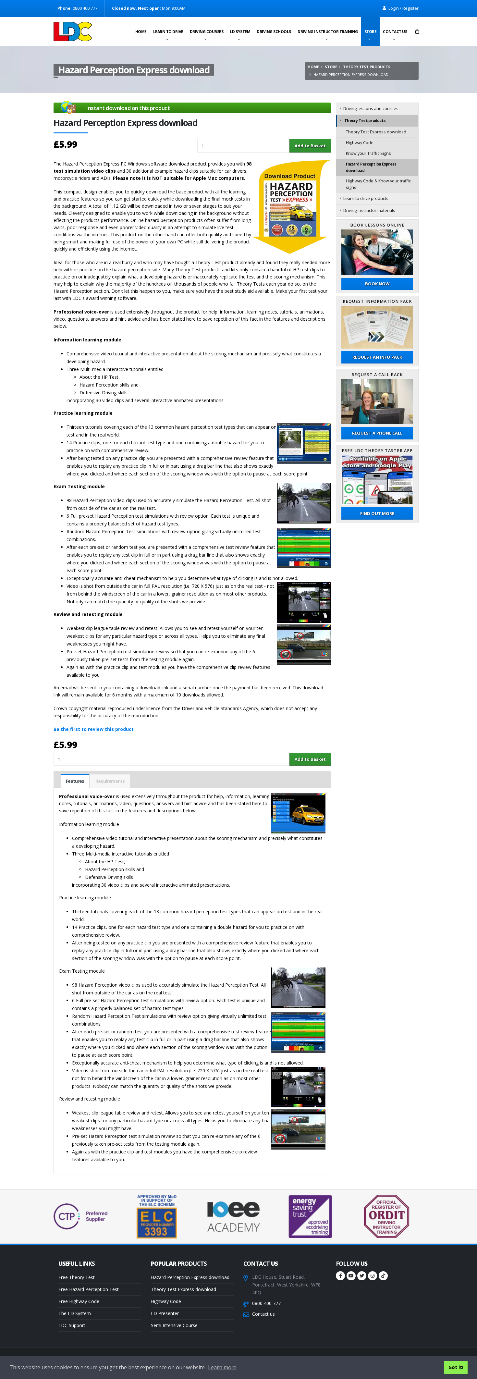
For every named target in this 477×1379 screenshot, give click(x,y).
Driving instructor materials (369, 210)
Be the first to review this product (94, 729)
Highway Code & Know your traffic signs (378, 184)
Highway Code (359, 142)
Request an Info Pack (377, 357)
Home (141, 31)
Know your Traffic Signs (368, 153)
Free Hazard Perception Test (88, 1289)
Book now (377, 284)
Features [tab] (75, 781)
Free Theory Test (76, 1277)
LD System (240, 31)
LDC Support (71, 1325)
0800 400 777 (266, 1303)
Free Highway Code (78, 1301)
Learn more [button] (222, 1367)
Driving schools (274, 31)
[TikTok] (383, 1275)
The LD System (74, 1313)
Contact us (395, 31)
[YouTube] (351, 1275)
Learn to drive (168, 31)
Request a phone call (377, 433)
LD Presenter (165, 1313)
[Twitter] (361, 1275)
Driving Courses (207, 31)
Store (370, 31)
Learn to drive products (365, 198)
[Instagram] (372, 1275)
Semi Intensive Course (174, 1325)
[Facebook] (340, 1275)
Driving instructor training (328, 31)
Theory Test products (366, 66)
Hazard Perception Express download (371, 167)
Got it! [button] (455, 1367)
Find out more (377, 513)
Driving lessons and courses (370, 108)
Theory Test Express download (376, 132)
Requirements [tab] (110, 781)
